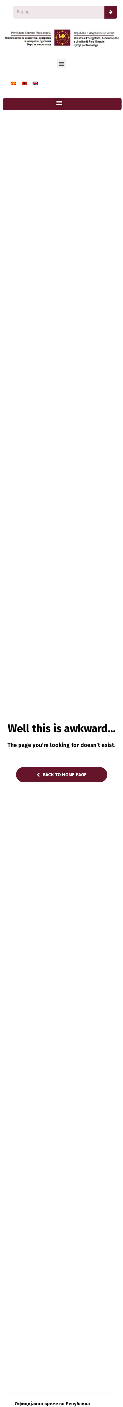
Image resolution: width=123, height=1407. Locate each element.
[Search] (110, 12)
